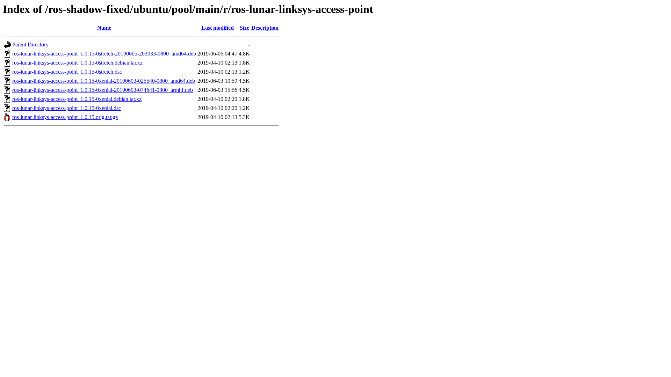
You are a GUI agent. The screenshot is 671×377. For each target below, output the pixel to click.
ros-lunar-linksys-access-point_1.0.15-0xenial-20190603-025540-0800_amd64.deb (103, 81)
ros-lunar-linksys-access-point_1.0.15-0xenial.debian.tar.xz (77, 99)
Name (104, 28)
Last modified (217, 28)
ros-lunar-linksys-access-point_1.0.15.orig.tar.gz (65, 117)
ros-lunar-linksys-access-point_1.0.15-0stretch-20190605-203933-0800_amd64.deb (104, 54)
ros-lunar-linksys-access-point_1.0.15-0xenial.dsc (66, 108)
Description (265, 28)
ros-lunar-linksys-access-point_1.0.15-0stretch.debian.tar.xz (77, 63)
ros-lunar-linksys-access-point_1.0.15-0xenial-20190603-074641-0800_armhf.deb (102, 90)
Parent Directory (30, 44)
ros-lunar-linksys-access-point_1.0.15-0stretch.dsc (67, 72)
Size (244, 28)
